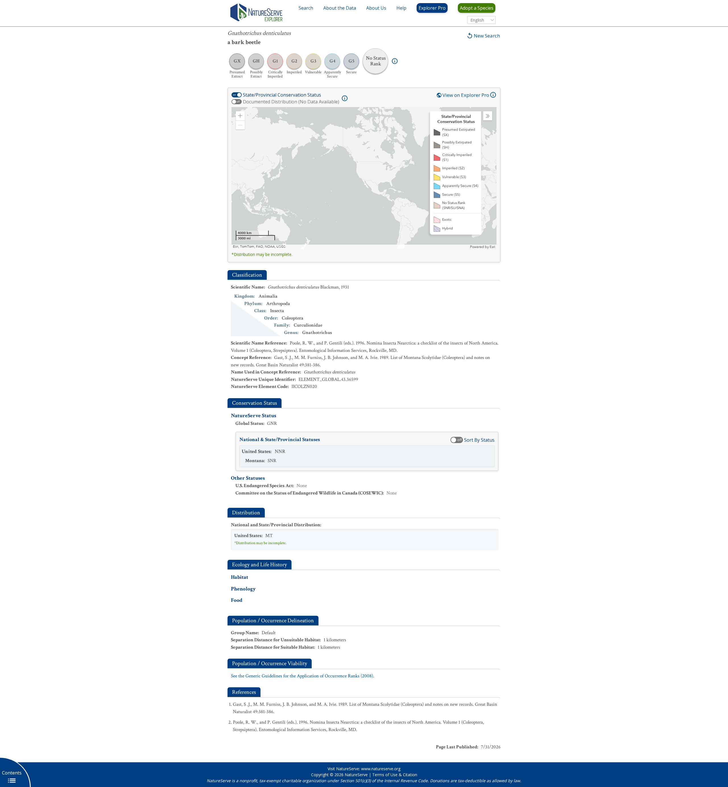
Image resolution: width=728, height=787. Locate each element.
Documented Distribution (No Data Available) (291, 102)
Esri (492, 247)
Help (401, 8)
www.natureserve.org (380, 768)
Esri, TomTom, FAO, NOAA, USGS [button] (259, 247)
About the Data (339, 8)
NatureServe (356, 774)
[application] (364, 178)
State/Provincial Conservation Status (282, 95)
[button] (240, 115)
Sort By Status (479, 440)
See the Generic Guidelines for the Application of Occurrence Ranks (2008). (302, 676)
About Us (376, 8)
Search (306, 8)
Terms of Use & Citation (394, 774)
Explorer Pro (432, 8)
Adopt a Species (476, 8)
